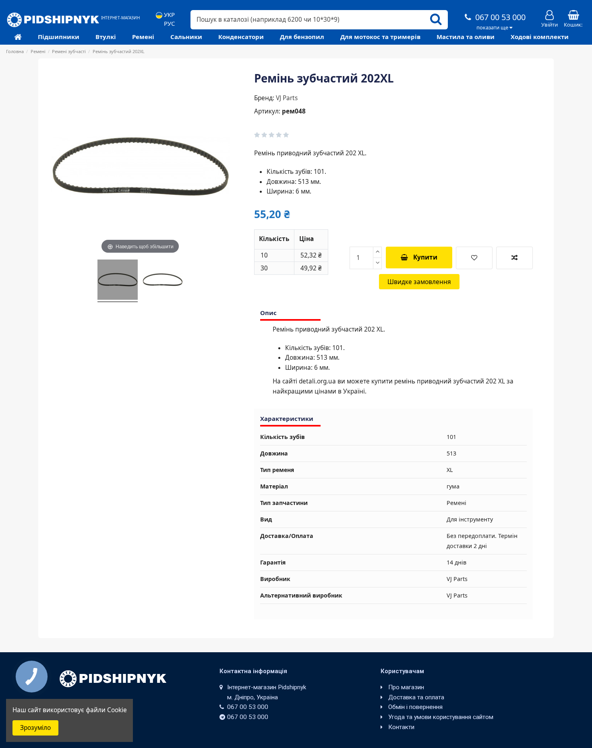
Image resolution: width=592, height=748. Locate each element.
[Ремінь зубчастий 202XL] (117, 281)
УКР (168, 15)
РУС (168, 23)
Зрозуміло (35, 727)
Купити (425, 257)
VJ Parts (287, 98)
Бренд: (264, 98)
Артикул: (267, 111)
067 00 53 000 (499, 17)
